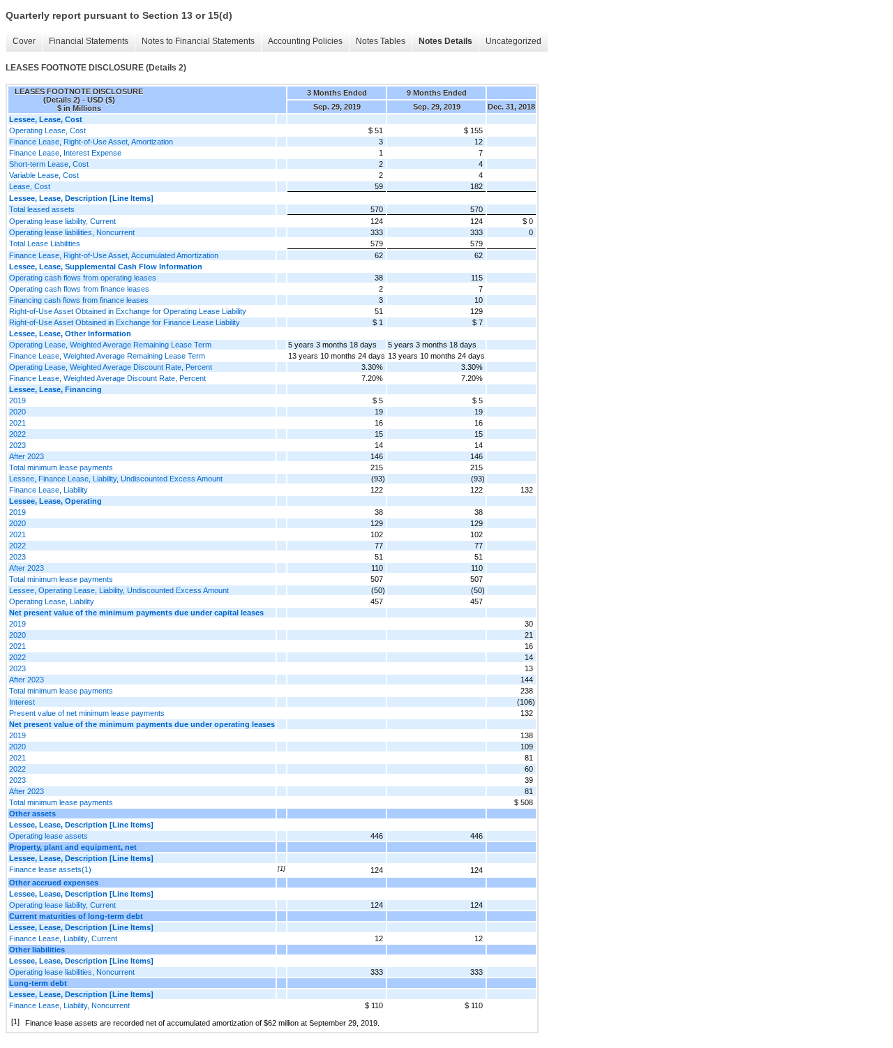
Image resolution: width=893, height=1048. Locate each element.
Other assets (32, 813)
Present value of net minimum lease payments (87, 713)
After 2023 (26, 456)
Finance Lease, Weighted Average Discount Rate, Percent (107, 378)
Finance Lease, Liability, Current (63, 938)
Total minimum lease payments (61, 467)
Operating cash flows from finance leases (79, 289)
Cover (24, 41)
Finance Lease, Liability (48, 490)
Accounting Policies (305, 41)
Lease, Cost (29, 186)
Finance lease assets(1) (50, 869)
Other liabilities (37, 949)
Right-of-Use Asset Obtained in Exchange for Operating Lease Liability (127, 311)
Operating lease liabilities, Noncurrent (72, 232)
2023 (17, 445)
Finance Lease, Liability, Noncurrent (69, 1005)
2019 (17, 400)
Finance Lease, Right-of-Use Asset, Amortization (91, 141)
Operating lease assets (48, 836)
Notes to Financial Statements (198, 41)
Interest (22, 702)
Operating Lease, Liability (51, 601)
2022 (17, 434)
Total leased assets (42, 209)
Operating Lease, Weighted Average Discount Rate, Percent (110, 367)
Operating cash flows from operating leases (82, 278)
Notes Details (445, 41)
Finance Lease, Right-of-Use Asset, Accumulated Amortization (113, 255)
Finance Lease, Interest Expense (65, 153)
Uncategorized (513, 41)
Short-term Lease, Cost (49, 164)
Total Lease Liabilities (44, 243)
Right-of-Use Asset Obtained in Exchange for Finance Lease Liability (124, 322)
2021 (17, 423)
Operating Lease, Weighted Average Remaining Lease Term (110, 344)
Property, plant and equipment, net (73, 847)
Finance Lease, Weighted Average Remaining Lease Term (107, 356)
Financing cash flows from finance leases (79, 300)
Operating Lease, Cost (47, 130)
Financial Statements (88, 41)
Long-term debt (38, 983)
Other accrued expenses (53, 882)
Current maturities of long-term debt (76, 916)
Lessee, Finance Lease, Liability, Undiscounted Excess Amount (116, 478)
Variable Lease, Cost (44, 175)
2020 (17, 411)
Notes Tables (380, 41)
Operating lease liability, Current (62, 221)
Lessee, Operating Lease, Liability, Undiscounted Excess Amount (119, 590)
